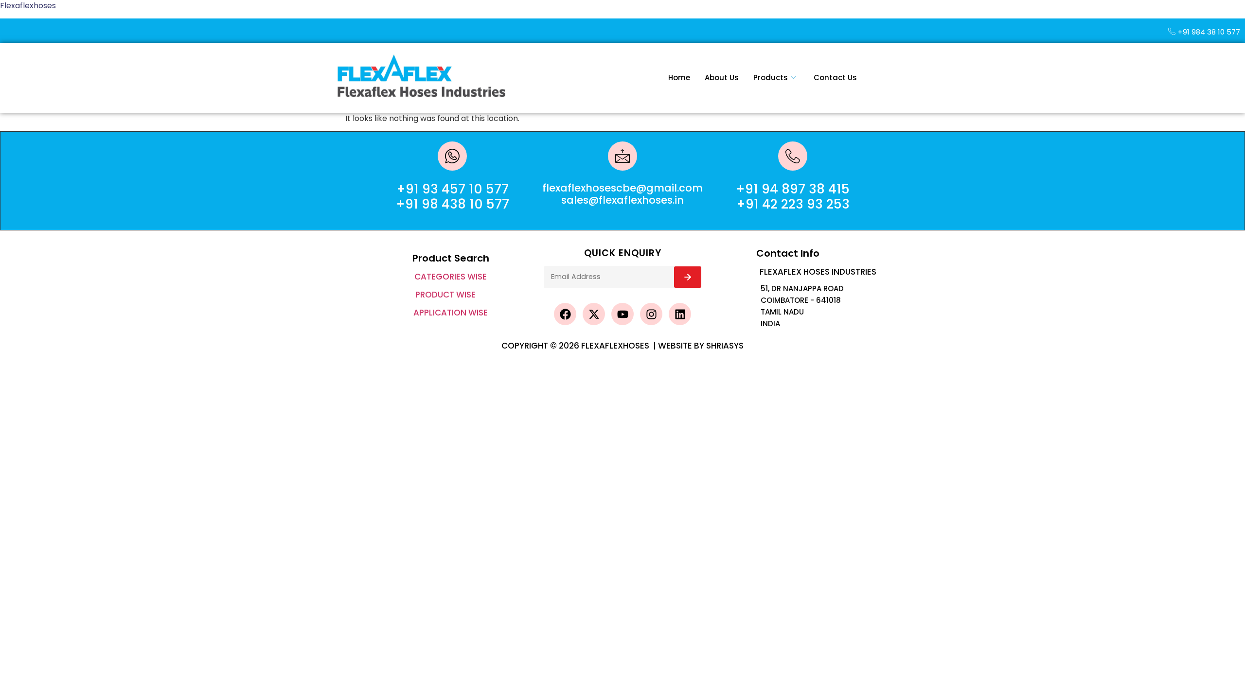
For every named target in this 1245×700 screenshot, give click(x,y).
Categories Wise (450, 276)
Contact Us (835, 77)
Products (770, 77)
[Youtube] (622, 314)
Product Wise (445, 294)
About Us (722, 77)
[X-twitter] (594, 314)
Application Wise (450, 312)
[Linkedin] (680, 314)
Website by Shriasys (701, 345)
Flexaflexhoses (28, 5)
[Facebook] (565, 314)
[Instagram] (651, 314)
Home (679, 77)
